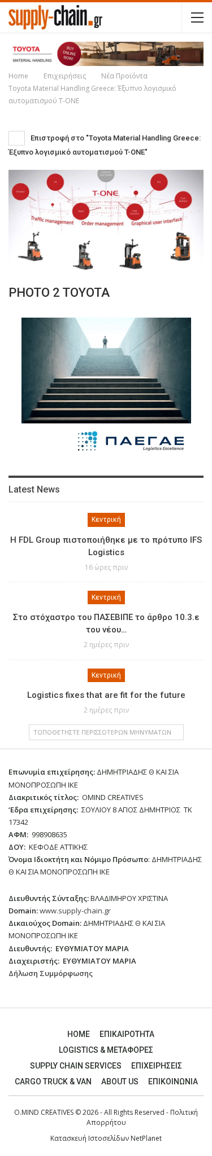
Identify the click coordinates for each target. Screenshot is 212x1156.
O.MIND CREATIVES (43, 1112)
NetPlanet (146, 1138)
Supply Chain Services (76, 1065)
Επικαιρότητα (126, 1034)
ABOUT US (120, 1081)
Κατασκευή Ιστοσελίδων (90, 1138)
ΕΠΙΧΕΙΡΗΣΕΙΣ (156, 1065)
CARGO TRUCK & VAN (53, 1081)
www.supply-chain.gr (75, 911)
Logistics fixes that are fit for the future (106, 695)
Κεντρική (106, 520)
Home (78, 1034)
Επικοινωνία (173, 1081)
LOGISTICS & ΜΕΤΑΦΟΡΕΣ (106, 1049)
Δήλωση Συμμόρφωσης (50, 973)
